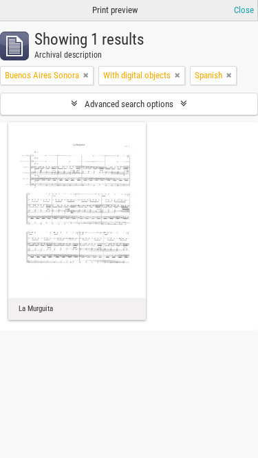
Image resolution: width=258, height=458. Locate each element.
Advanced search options (129, 104)
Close (244, 10)
